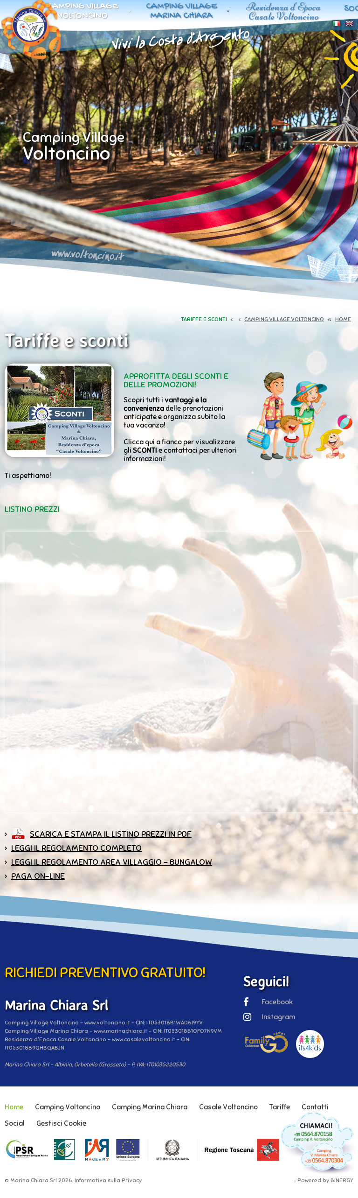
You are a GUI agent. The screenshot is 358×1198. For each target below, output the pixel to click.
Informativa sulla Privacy (108, 1180)
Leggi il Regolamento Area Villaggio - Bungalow (111, 862)
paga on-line (38, 876)
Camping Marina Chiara (149, 1107)
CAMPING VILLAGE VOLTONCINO (284, 319)
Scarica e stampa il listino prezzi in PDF (111, 834)
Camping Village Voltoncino (82, 11)
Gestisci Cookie (61, 1123)
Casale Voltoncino (228, 1107)
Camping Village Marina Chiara (181, 11)
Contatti (315, 1107)
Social (15, 1123)
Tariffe (279, 1107)
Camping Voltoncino (67, 1107)
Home (14, 1107)
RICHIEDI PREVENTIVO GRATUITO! (105, 972)
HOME (343, 319)
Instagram (278, 1017)
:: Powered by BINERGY (323, 1180)
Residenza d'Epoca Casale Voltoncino (283, 11)
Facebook (277, 1002)
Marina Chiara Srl (33, 1180)
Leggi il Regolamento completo (76, 848)
